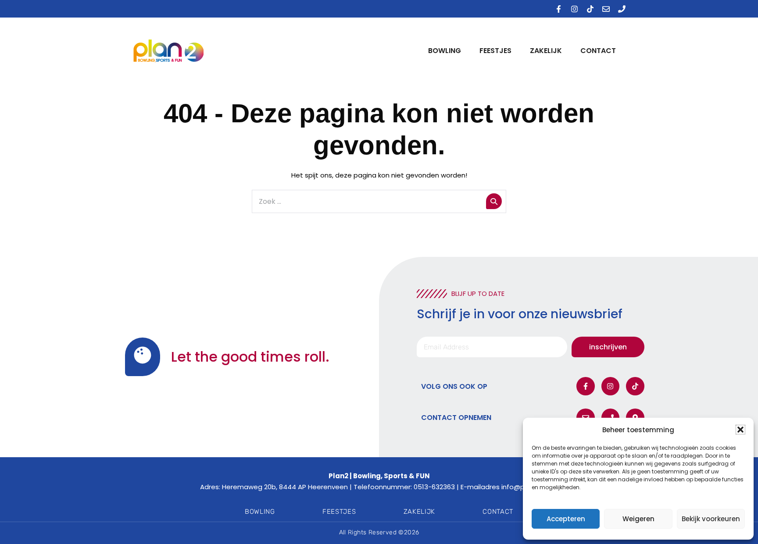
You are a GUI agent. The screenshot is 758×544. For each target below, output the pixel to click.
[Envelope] (605, 8)
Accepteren (566, 518)
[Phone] (621, 8)
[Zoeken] (494, 201)
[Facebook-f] (558, 8)
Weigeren (638, 518)
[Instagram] (574, 8)
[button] (740, 429)
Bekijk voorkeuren (711, 518)
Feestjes (495, 51)
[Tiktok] (590, 8)
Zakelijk (546, 51)
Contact (598, 51)
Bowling (444, 51)
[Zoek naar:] (379, 201)
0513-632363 (434, 486)
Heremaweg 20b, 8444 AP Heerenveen (285, 486)
